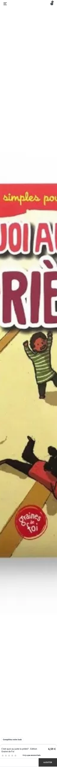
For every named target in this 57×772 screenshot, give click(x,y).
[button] (52, 4)
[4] (12, 756)
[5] (15, 756)
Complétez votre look (12, 739)
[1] (2, 756)
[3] (9, 756)
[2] (6, 756)
